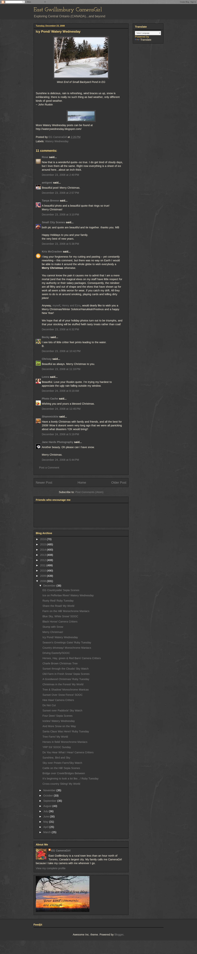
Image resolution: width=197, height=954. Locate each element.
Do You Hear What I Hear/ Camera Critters (68, 752)
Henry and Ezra (71, 305)
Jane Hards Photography (57, 442)
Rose (45, 157)
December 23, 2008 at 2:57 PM (60, 192)
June (46, 816)
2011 (43, 565)
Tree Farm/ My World (55, 736)
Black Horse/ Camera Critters (59, 621)
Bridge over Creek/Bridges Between (63, 773)
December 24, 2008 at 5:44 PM (60, 459)
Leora (45, 376)
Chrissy (47, 358)
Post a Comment (49, 467)
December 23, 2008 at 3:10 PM (60, 214)
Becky (46, 337)
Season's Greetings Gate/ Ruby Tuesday (66, 642)
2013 (43, 554)
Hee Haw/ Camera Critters (58, 700)
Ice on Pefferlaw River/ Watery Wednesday (68, 595)
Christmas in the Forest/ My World (62, 684)
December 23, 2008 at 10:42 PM (61, 351)
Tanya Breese (50, 200)
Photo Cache (50, 398)
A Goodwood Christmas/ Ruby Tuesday (65, 679)
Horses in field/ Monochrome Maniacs (64, 741)
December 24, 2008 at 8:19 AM (60, 390)
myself (56, 305)
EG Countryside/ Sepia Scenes (60, 590)
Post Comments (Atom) (89, 492)
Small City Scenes (53, 222)
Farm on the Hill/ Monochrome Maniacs (65, 611)
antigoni (47, 182)
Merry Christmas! (52, 632)
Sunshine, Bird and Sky (56, 757)
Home (82, 482)
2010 (43, 570)
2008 (43, 581)
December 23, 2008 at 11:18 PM (61, 369)
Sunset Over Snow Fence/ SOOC (62, 694)
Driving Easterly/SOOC (56, 652)
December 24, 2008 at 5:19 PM (60, 434)
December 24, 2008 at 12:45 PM (61, 408)
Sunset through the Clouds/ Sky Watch (65, 668)
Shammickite (50, 416)
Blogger (118, 934)
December (49, 585)
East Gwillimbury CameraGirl (68, 10)
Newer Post (44, 482)
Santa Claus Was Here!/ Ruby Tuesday (65, 731)
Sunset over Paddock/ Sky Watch (62, 710)
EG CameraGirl (60, 850)
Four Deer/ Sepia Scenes (57, 715)
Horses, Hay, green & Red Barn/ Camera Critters (71, 658)
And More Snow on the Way (59, 726)
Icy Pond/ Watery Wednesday (60, 637)
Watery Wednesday (56, 141)
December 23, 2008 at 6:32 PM (60, 329)
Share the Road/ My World (58, 605)
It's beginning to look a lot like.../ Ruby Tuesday (70, 778)
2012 (43, 560)
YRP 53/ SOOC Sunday (56, 747)
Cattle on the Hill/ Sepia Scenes (61, 768)
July (46, 811)
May (46, 821)
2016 (43, 539)
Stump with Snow (52, 626)
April (46, 826)
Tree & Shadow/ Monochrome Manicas (65, 689)
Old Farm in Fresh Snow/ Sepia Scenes (66, 673)
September (50, 800)
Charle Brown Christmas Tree (60, 663)
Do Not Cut (49, 705)
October (48, 795)
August (47, 806)
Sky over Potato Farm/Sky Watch (62, 762)
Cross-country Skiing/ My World (61, 783)
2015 (43, 544)
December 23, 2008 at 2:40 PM (60, 174)
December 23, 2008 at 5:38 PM (60, 243)
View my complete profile (51, 868)
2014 (43, 549)
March (47, 832)
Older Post (118, 482)
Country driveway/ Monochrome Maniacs (66, 647)
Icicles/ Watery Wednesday (58, 720)
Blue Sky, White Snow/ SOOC (60, 616)
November (49, 790)
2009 (43, 575)
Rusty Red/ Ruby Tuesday (58, 600)
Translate (145, 39)
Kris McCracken (52, 251)
